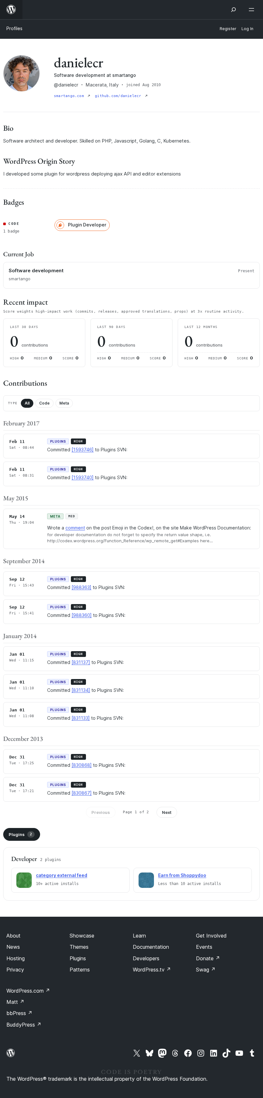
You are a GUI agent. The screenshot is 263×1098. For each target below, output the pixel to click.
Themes (79, 947)
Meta (64, 403)
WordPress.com (28, 990)
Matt (15, 1002)
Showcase (82, 935)
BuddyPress (23, 1024)
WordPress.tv (152, 969)
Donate (208, 958)
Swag (206, 969)
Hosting (15, 958)
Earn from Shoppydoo (182, 875)
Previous (100, 812)
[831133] (81, 718)
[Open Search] (233, 9)
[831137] (81, 662)
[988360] (82, 615)
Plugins (20, 834)
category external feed (61, 875)
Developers (146, 958)
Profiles (14, 28)
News (13, 947)
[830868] (82, 765)
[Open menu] (252, 9)
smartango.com (70, 96)
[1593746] (83, 449)
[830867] (82, 793)
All (27, 403)
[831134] (81, 690)
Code (44, 403)
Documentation (151, 947)
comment (75, 527)
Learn (139, 935)
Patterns (80, 969)
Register (228, 28)
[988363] (81, 587)
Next (167, 812)
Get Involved (211, 935)
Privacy (15, 969)
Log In (247, 28)
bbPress (19, 1013)
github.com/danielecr (119, 96)
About (13, 935)
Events (204, 947)
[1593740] (83, 477)
